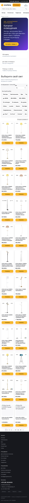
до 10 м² (5, 114)
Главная (2, 16)
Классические (18, 110)
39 (20, 430)
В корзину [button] (7, 142)
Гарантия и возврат (5, 472)
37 (15, 430)
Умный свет (4, 446)
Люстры (3, 12)
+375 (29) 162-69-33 (14, 1)
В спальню (15, 102)
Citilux (5, 106)
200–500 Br (14, 98)
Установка (3, 474)
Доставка (3, 468)
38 (18, 430)
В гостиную (6, 102)
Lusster (11, 106)
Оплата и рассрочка (6, 470)
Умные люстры (4, 456)
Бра (22, 94)
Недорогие (3, 462)
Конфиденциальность (6, 476)
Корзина (26, 5)
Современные (7, 110)
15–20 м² (19, 114)
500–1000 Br (22, 98)
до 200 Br (5, 98)
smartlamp (8, 5)
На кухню (23, 102)
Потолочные (10, 12)
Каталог (17, 5)
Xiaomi (18, 106)
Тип (16, 85)
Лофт (26, 110)
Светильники (14, 94)
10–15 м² (12, 114)
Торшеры (3, 444)
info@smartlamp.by (5, 484)
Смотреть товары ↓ (11, 44)
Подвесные (18, 12)
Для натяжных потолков (7, 454)
